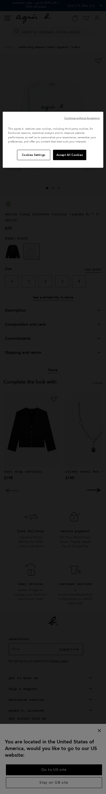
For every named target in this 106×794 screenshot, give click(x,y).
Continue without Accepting (82, 118)
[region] (53, 140)
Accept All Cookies (69, 155)
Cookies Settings (33, 155)
